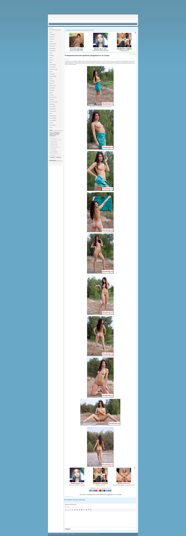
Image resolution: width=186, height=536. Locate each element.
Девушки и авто (52, 85)
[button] (66, 510)
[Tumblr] (108, 490)
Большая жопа (52, 67)
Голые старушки (52, 118)
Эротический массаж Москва (55, 29)
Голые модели (52, 34)
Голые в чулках (52, 125)
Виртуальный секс (54, 142)
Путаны (50, 127)
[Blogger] (98, 490)
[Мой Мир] (94, 490)
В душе (50, 71)
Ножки (50, 62)
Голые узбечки (52, 106)
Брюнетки (51, 60)
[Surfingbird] (106, 490)
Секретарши (51, 80)
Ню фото (51, 122)
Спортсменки (52, 87)
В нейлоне (51, 94)
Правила (68, 533)
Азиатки (51, 41)
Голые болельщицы (53, 101)
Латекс (50, 53)
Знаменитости (52, 46)
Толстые (51, 78)
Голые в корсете (52, 108)
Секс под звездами (54, 145)
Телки (50, 32)
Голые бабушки (52, 64)
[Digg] (100, 490)
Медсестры (51, 83)
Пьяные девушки (52, 76)
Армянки (51, 92)
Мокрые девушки (52, 43)
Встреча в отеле (54, 138)
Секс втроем (53, 155)
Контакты (73, 533)
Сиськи (50, 113)
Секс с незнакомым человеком (56, 139)
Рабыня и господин (54, 144)
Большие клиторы (53, 97)
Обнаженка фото (52, 115)
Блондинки (51, 55)
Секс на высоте (53, 148)
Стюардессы (52, 90)
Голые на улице (52, 111)
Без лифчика (52, 74)
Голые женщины (52, 120)
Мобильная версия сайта (54, 533)
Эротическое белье (53, 69)
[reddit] (102, 490)
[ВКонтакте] (90, 490)
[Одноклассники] (92, 490)
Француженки (52, 104)
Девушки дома (52, 48)
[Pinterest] (96, 490)
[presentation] (66, 510)
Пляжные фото (52, 50)
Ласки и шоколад (54, 141)
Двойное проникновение (55, 147)
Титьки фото (51, 36)
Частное (51, 57)
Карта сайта (62, 533)
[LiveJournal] (104, 490)
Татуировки (51, 99)
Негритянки (51, 39)
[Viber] (110, 490)
